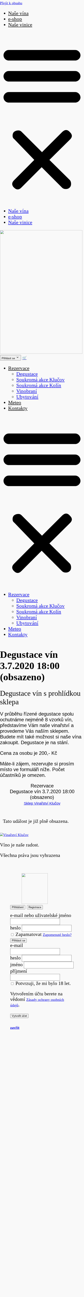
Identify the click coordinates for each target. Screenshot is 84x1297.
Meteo (14, 402)
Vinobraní (26, 391)
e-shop (15, 19)
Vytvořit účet (19, 1015)
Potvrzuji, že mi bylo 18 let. (42, 983)
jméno (16, 964)
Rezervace (18, 368)
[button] (42, 117)
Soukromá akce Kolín (38, 385)
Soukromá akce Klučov (40, 379)
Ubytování (27, 396)
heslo (15, 927)
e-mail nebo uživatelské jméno (40, 915)
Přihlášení (18, 907)
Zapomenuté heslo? (57, 935)
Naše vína (18, 13)
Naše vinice (20, 24)
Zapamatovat (28, 934)
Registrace (35, 907)
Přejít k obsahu (11, 3)
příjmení (18, 971)
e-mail (16, 945)
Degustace (27, 374)
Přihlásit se (18, 940)
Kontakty (18, 408)
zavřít (14, 1028)
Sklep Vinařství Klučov (42, 803)
